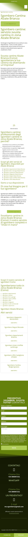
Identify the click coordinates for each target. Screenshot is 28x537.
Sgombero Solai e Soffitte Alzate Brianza (14, 177)
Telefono (3, 421)
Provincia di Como (14, 513)
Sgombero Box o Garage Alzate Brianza (14, 171)
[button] (25, 7)
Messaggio (4, 426)
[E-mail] (14, 499)
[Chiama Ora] (14, 469)
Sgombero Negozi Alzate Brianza (12, 176)
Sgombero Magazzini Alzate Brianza (13, 174)
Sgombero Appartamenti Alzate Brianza (14, 169)
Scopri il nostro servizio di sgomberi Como (12, 281)
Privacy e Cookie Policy (22, 530)
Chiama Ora (14, 474)
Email (3, 411)
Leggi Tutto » (14, 322)
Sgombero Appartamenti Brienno (14, 336)
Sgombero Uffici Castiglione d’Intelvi (14, 356)
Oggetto (3, 416)
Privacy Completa (14, 444)
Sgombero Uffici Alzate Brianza (12, 179)
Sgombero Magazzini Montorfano (14, 318)
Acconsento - (10, 444)
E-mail (14, 504)
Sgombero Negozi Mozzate (14, 327)
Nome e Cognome (6, 405)
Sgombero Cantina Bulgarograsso (14, 366)
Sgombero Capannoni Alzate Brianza (13, 172)
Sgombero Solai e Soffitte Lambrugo (14, 346)
